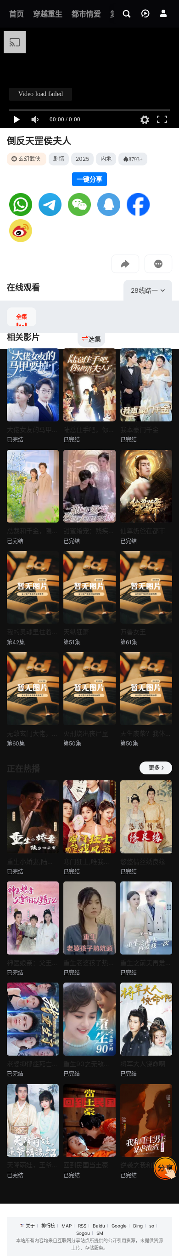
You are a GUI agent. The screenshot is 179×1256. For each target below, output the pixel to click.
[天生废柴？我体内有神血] (146, 688)
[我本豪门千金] (146, 384)
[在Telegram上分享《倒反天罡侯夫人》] (50, 213)
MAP (67, 1225)
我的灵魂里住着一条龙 (33, 632)
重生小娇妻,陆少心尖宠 (33, 861)
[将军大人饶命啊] (146, 1019)
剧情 (58, 158)
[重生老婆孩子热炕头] (89, 918)
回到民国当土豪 (85, 1165)
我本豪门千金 (139, 429)
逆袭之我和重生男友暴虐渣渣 (146, 1165)
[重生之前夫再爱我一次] (146, 918)
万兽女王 (133, 632)
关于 (30, 1225)
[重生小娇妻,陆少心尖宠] (33, 816)
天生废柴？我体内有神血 (146, 733)
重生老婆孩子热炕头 (89, 962)
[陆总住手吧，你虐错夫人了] (89, 384)
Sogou (83, 1233)
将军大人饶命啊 (142, 1064)
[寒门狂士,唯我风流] (89, 816)
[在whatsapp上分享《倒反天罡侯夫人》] (20, 213)
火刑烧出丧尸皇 (85, 733)
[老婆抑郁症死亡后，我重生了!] (33, 1019)
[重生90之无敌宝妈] (89, 1019)
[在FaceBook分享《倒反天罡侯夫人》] (138, 213)
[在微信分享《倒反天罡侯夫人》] (79, 213)
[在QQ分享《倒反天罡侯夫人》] (108, 213)
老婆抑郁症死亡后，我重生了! (33, 1064)
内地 (106, 158)
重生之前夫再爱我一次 (146, 962)
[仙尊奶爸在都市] (146, 486)
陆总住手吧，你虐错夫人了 (89, 429)
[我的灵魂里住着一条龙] (33, 587)
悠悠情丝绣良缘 (142, 861)
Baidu (99, 1225)
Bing (138, 1225)
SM (99, 1233)
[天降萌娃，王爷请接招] (33, 1120)
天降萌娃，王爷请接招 (33, 1165)
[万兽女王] (146, 587)
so (151, 1225)
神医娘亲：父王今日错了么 (33, 962)
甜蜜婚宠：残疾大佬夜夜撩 (89, 530)
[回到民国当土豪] (89, 1120)
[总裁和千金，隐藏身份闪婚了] (33, 486)
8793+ (136, 159)
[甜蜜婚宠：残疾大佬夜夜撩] (89, 486)
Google (119, 1225)
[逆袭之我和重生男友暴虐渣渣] (146, 1120)
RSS (82, 1225)
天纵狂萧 (76, 632)
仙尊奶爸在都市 (142, 530)
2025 (82, 158)
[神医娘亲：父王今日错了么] (33, 918)
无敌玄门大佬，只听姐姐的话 (33, 733)
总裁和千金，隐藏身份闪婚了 (33, 530)
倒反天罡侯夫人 (39, 141)
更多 (154, 767)
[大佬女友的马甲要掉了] (33, 384)
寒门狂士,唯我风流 (89, 861)
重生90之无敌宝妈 (89, 1064)
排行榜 (48, 1225)
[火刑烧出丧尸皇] (89, 688)
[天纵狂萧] (89, 587)
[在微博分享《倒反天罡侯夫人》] (20, 240)
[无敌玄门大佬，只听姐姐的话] (33, 688)
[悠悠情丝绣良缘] (146, 816)
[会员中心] (163, 13)
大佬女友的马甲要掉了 (33, 429)
